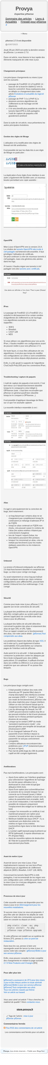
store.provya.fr (25, 1009)
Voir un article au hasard (14, 992)
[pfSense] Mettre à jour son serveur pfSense (23, 985)
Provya (24, 8)
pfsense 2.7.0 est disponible (18, 41)
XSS (42, 641)
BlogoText (40, 1051)
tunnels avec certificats (29, 269)
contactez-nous (33, 1002)
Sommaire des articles (18, 18)
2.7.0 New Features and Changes (18, 963)
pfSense (17, 1018)
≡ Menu (24, 34)
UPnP (25, 746)
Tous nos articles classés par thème (19, 990)
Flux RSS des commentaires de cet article (23, 1028)
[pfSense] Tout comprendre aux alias (19, 987)
